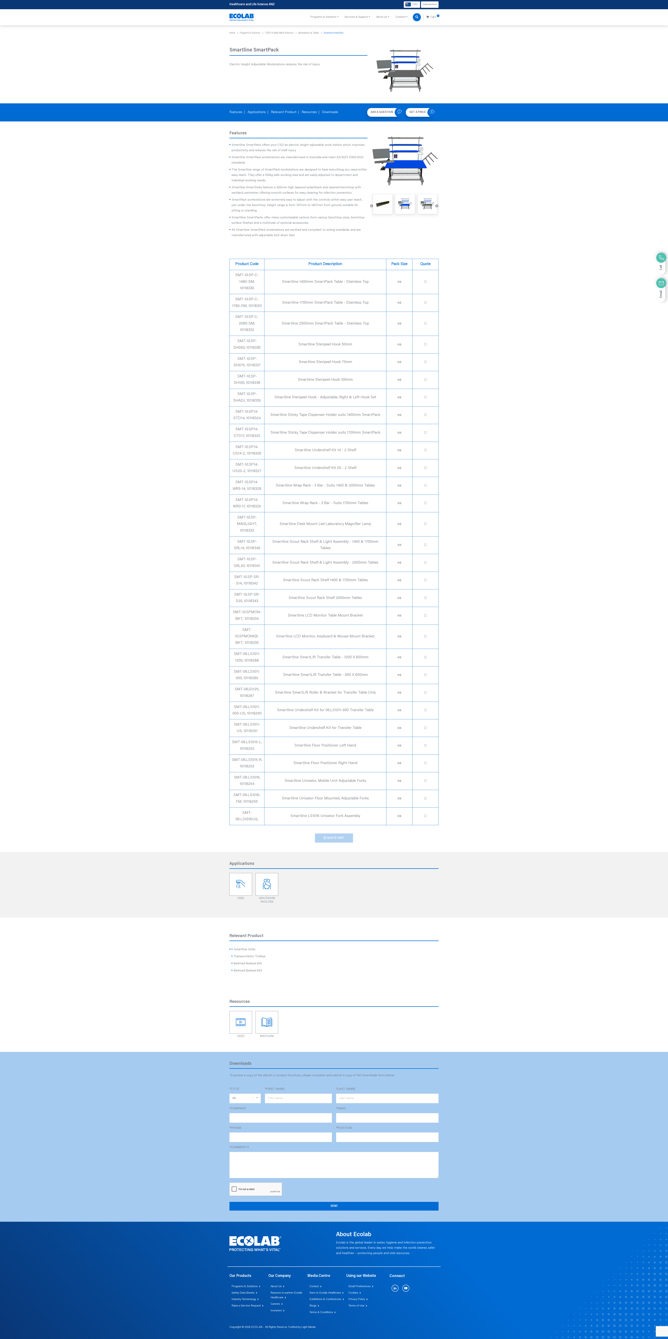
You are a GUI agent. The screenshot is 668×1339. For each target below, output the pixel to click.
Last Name (345, 1089)
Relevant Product (283, 112)
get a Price (417, 112)
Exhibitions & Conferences (325, 1299)
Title (234, 1089)
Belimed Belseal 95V (248, 963)
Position (344, 1128)
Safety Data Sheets (243, 1292)
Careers (275, 1304)
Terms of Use (356, 1305)
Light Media (308, 1327)
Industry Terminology (244, 1299)
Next (437, 206)
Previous (371, 206)
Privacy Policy (356, 1299)
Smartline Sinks (244, 949)
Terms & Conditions (321, 1312)
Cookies (353, 1292)
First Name (275, 1089)
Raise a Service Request (246, 1305)
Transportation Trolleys (249, 956)
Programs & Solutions (245, 1286)
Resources (309, 112)
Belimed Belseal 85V (248, 970)
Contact (314, 1286)
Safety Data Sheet (430, 4)
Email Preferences (359, 1286)
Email (341, 1108)
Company (237, 1108)
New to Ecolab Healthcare (325, 1292)
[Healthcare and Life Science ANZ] (242, 17)
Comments (239, 1147)
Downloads (330, 112)
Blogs (312, 1305)
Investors (276, 1310)
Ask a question (382, 112)
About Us (276, 1286)
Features (235, 112)
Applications (257, 112)
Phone (235, 1128)
